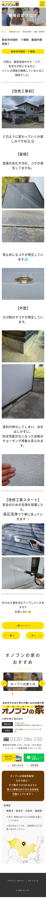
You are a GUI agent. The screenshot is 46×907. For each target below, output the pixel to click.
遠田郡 (38, 810)
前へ (12, 635)
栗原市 (9, 810)
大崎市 (28, 810)
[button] (4, 683)
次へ (33, 635)
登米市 (19, 810)
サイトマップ (33, 881)
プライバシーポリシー (16, 881)
